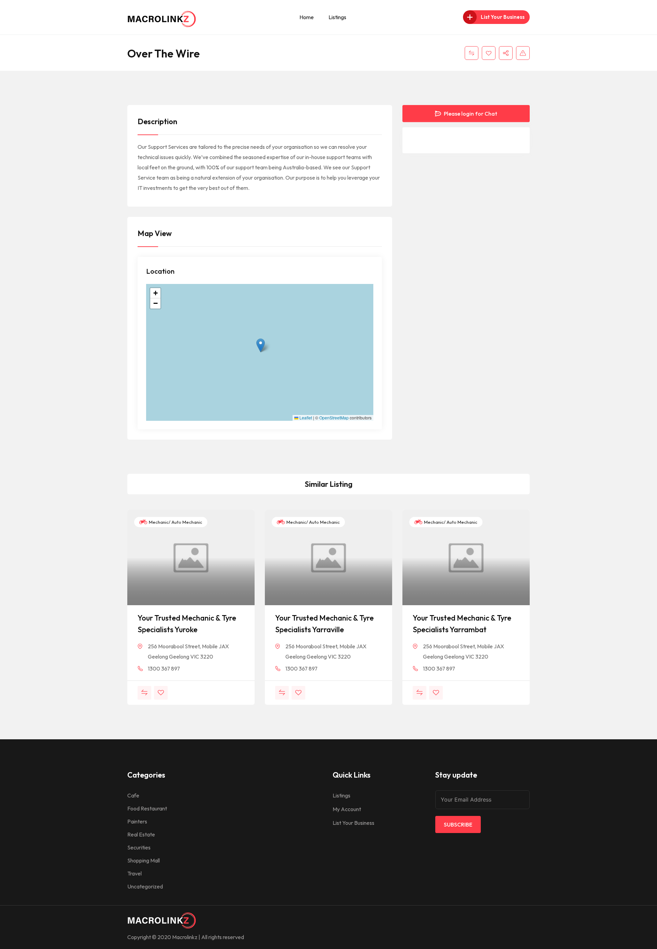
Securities (139, 847)
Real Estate (141, 834)
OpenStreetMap (334, 417)
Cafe (133, 795)
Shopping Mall (143, 860)
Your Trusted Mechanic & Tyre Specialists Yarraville (324, 623)
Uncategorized (145, 886)
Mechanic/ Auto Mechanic (175, 522)
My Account (347, 809)
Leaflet (305, 417)
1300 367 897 (164, 668)
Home (306, 17)
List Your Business (353, 822)
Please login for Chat (470, 113)
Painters (137, 821)
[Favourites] (488, 53)
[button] (260, 345)
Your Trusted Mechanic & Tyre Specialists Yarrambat (462, 623)
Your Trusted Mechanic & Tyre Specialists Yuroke (187, 623)
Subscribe (458, 824)
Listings (337, 17)
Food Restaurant (147, 808)
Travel (134, 873)
